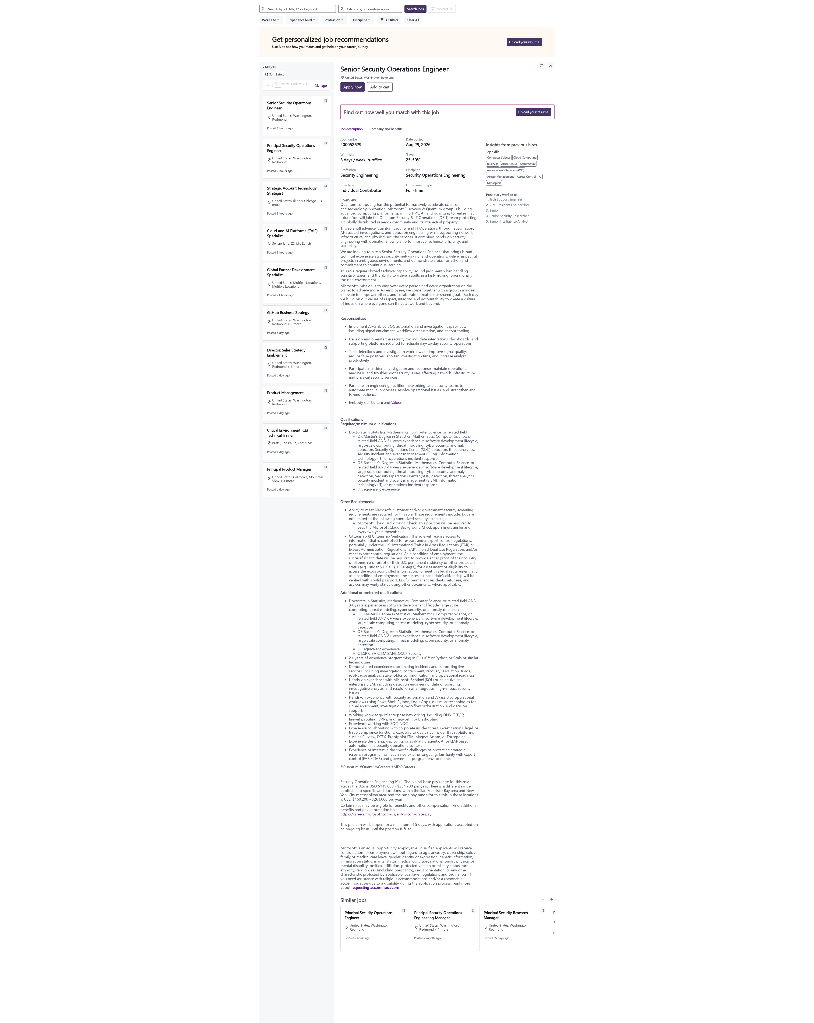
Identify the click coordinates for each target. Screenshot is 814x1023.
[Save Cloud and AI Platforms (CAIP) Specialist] (326, 228)
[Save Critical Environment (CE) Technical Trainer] (326, 428)
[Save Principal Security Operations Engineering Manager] (473, 910)
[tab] (353, 128)
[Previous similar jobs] (543, 899)
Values (396, 402)
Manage (321, 85)
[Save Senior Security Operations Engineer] (326, 100)
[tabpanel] (447, 514)
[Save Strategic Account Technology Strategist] (326, 186)
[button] (271, 20)
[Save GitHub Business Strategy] (326, 310)
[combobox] (297, 9)
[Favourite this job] (541, 66)
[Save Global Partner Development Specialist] (326, 267)
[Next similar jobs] (552, 899)
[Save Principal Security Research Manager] (543, 910)
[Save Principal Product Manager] (326, 467)
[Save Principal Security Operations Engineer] (326, 143)
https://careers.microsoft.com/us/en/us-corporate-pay (385, 814)
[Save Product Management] (326, 390)
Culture (377, 402)
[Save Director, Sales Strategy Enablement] (326, 348)
